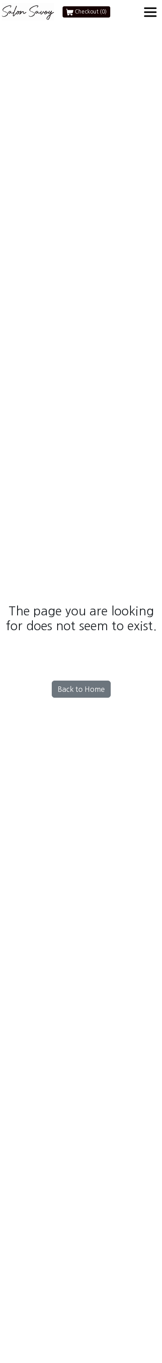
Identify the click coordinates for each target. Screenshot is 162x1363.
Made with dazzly (81, 754)
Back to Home (81, 689)
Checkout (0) (90, 11)
